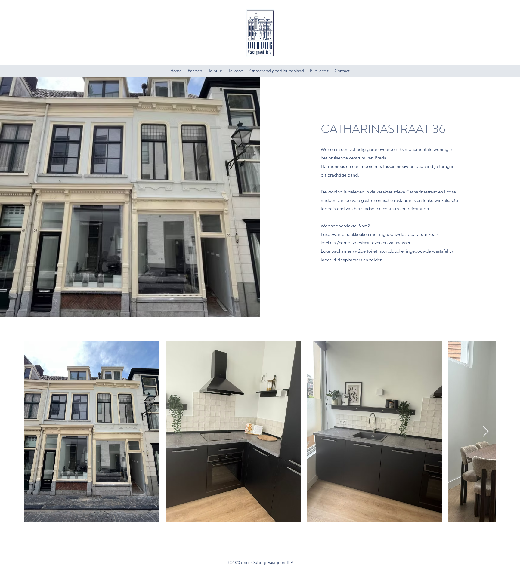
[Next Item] (485, 432)
